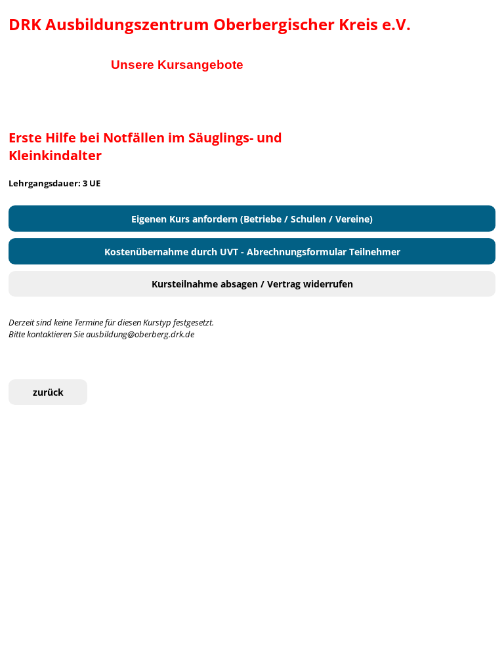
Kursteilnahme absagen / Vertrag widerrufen (252, 284)
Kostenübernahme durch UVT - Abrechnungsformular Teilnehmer (252, 251)
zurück (48, 392)
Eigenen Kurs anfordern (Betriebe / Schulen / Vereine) (252, 219)
